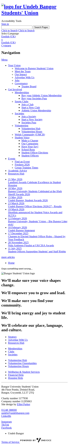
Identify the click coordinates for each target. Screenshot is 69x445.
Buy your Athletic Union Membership (41, 95)
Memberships (22, 92)
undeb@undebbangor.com (15, 413)
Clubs (11, 351)
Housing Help (15, 378)
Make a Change (29, 140)
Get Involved (15, 89)
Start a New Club (30, 107)
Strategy (12, 336)
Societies (19, 113)
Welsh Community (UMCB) (30, 134)
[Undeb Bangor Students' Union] (34, 13)
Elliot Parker (23, 404)
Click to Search (9, 30)
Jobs (17, 80)
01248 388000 (9, 410)
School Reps (28, 149)
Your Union (14, 65)
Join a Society (28, 116)
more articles (8, 257)
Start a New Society (32, 119)
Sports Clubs (21, 101)
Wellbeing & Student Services (24, 371)
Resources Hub (16, 173)
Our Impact (21, 74)
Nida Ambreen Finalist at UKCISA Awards (31, 245)
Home (11, 262)
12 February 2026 (17, 218)
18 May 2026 (15, 188)
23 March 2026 (16, 203)
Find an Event (22, 161)
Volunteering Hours (31, 131)
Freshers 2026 (22, 164)
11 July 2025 (15, 248)
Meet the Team (22, 71)
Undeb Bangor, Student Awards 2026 (28, 200)
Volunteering (21, 125)
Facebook (6, 427)
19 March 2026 (16, 209)
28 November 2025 (18, 242)
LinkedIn (6, 416)
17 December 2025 (18, 233)
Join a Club (27, 104)
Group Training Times (26, 167)
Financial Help (16, 375)
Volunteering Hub (30, 128)
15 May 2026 (15, 197)
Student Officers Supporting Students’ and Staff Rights (37, 251)
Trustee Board (28, 86)
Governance (21, 83)
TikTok (5, 424)
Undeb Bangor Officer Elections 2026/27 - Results (35, 206)
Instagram (6, 421)
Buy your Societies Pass (34, 98)
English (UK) (8, 36)
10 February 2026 (17, 227)
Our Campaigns (29, 143)
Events (11, 158)
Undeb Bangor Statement (21, 230)
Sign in (5, 24)
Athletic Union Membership (36, 110)
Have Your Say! (29, 146)
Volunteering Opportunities (22, 363)
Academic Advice (17, 170)
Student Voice (22, 137)
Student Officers (30, 155)
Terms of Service (10, 442)
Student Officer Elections (34, 152)
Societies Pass (28, 122)
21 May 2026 (15, 179)
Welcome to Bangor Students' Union (34, 68)
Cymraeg (6, 45)
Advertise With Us (24, 77)
